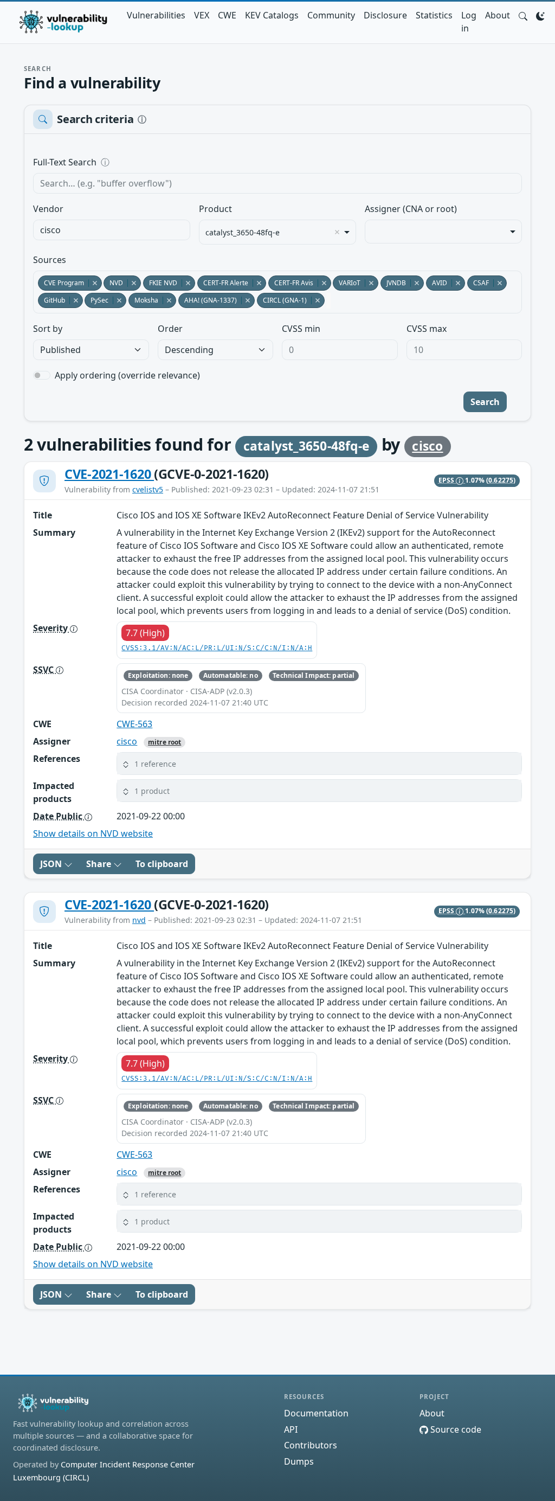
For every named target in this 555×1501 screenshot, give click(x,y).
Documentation (316, 1413)
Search (485, 402)
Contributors (310, 1445)
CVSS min (301, 329)
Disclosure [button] (385, 15)
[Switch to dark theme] (540, 15)
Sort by (47, 329)
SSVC (44, 670)
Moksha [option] (143, 300)
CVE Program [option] (61, 282)
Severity (51, 628)
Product (215, 209)
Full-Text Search (139, 162)
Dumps (299, 1461)
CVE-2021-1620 (109, 474)
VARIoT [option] (346, 282)
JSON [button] (52, 864)
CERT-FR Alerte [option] (222, 282)
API (291, 1429)
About (497, 15)
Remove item (337, 232)
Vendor (48, 209)
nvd (139, 920)
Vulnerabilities (156, 15)
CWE (227, 15)
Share (99, 864)
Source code (454, 1429)
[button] (523, 15)
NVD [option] (113, 282)
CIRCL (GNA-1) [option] (282, 300)
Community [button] (331, 15)
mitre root (164, 742)
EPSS (447, 480)
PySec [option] (96, 300)
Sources (49, 260)
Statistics (434, 15)
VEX (201, 15)
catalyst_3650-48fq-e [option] (242, 232)
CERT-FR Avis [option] (290, 282)
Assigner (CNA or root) (411, 209)
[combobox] (111, 230)
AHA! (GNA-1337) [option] (207, 300)
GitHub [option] (51, 300)
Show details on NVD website (93, 833)
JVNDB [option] (393, 282)
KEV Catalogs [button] (272, 15)
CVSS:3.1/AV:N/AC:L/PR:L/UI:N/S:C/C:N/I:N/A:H (216, 648)
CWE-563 (134, 724)
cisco (427, 446)
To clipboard (161, 864)
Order (170, 329)
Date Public (59, 816)
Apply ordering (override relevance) (127, 375)
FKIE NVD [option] (160, 282)
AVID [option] (436, 282)
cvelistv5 (147, 489)
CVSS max (426, 329)
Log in (468, 21)
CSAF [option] (478, 282)
